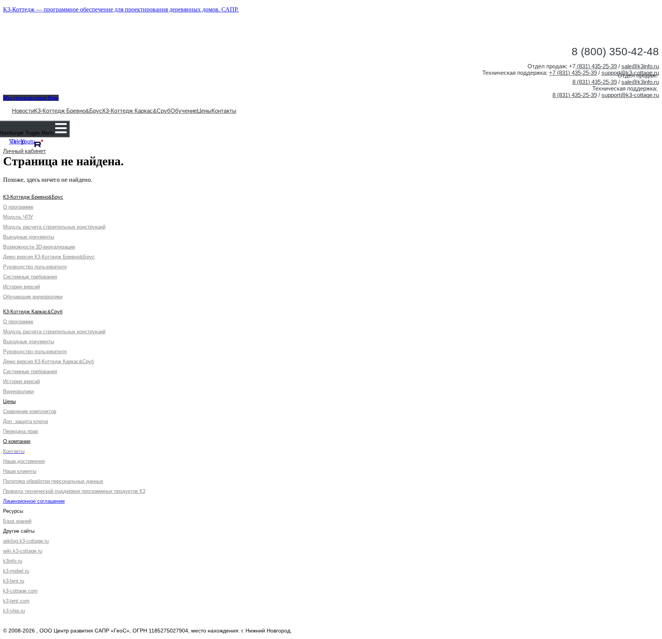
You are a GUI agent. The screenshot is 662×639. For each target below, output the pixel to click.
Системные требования (30, 277)
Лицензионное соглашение (34, 501)
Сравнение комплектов (29, 411)
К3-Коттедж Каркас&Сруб (136, 110)
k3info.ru (12, 561)
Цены (204, 110)
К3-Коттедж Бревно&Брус (68, 110)
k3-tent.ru (13, 581)
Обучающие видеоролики (32, 297)
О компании (16, 441)
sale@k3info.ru (640, 66)
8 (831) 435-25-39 (594, 82)
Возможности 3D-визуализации (39, 247)
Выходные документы (28, 237)
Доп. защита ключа (25, 421)
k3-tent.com (16, 601)
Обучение (183, 110)
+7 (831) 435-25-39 (573, 72)
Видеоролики (18, 391)
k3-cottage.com (20, 591)
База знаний (17, 521)
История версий (21, 287)
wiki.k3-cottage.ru (22, 551)
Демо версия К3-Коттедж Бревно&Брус (49, 257)
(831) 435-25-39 (596, 66)
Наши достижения (24, 461)
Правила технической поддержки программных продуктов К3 (74, 491)
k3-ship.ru (14, 611)
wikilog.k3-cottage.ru (26, 541)
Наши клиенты (19, 471)
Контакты (223, 110)
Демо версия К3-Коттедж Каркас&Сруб (48, 361)
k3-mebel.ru (16, 571)
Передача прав (20, 431)
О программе (18, 207)
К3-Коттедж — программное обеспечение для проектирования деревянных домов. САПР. (121, 9)
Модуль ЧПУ (18, 217)
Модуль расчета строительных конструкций (54, 227)
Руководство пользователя (35, 267)
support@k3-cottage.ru (630, 95)
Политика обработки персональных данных (53, 481)
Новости (23, 110)
